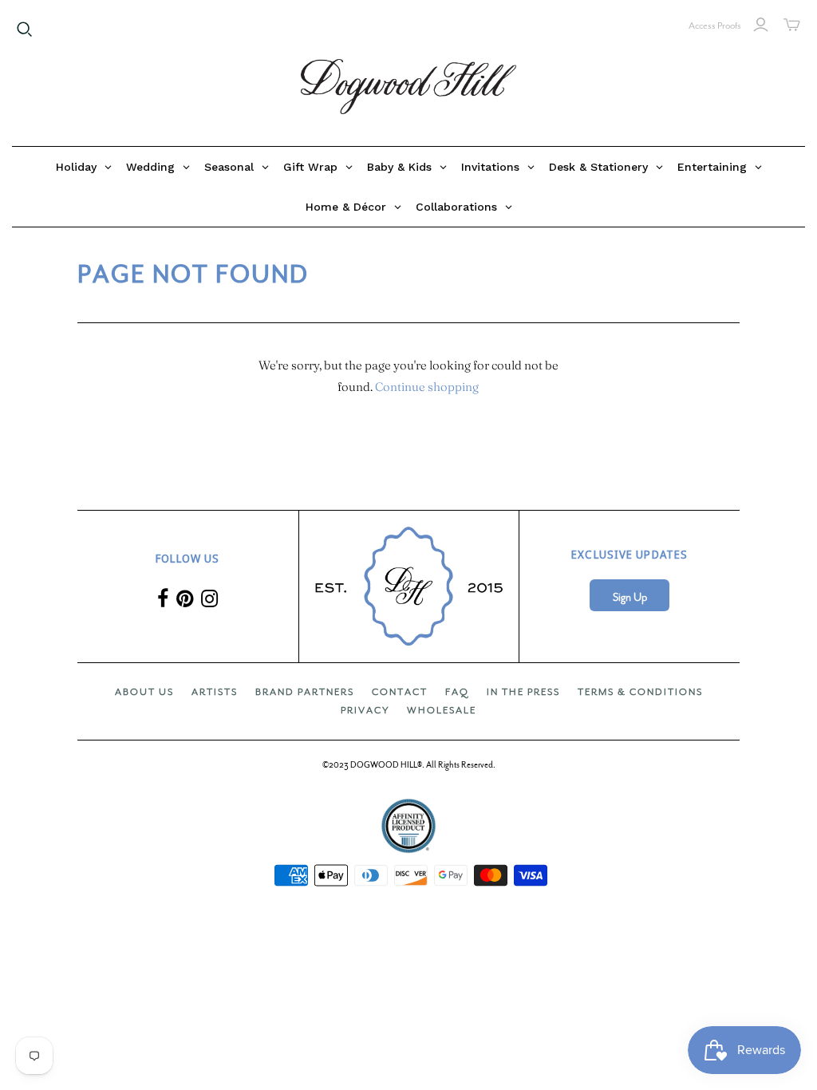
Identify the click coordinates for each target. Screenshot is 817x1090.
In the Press (523, 691)
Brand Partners (304, 691)
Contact (400, 691)
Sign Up (630, 597)
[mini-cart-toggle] (792, 25)
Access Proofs (715, 25)
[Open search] (25, 30)
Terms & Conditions (640, 691)
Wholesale (441, 710)
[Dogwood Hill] (408, 87)
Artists (214, 691)
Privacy (365, 710)
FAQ (457, 691)
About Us (144, 691)
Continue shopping (427, 386)
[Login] (760, 25)
